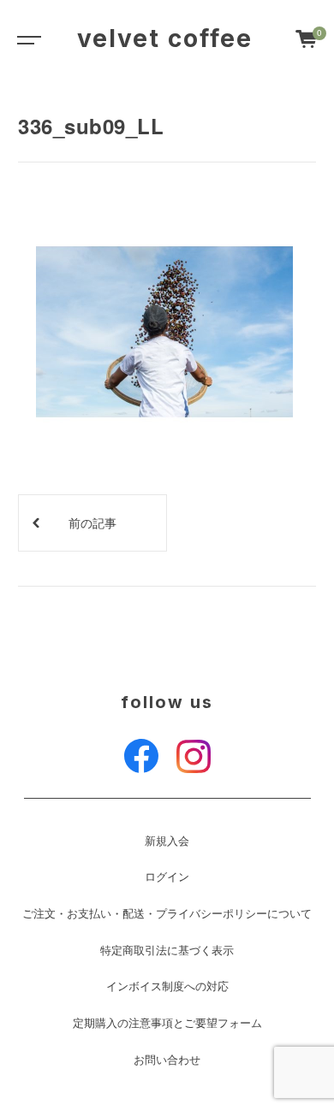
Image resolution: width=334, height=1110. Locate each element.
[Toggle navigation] (25, 38)
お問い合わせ (167, 1059)
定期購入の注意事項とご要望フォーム (167, 1022)
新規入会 (167, 840)
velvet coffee (165, 38)
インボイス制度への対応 (167, 986)
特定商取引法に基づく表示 (167, 950)
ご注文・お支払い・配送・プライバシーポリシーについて (167, 913)
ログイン (167, 876)
